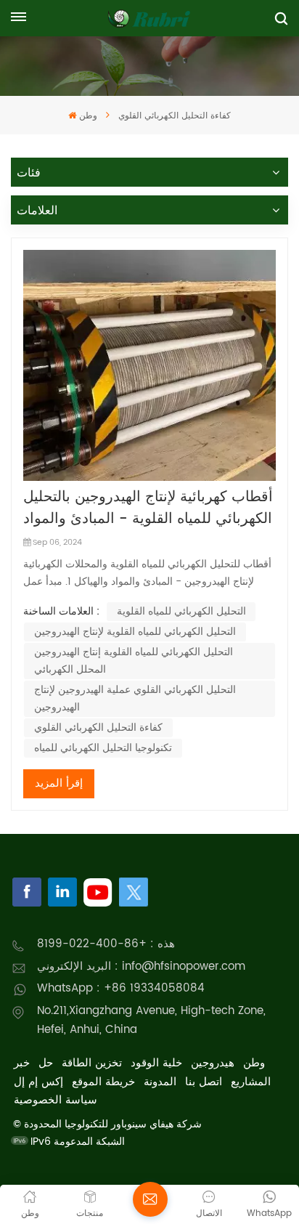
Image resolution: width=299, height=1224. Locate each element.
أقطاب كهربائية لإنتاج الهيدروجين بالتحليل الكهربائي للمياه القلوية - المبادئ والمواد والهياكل (148, 508)
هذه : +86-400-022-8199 (106, 944)
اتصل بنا (203, 1082)
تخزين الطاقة (92, 1063)
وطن (88, 116)
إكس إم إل (38, 1082)
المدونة (160, 1082)
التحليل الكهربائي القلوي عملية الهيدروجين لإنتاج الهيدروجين (135, 698)
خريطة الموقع (103, 1082)
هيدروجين (212, 1063)
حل (45, 1063)
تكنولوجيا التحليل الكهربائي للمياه (103, 747)
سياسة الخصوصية (55, 1100)
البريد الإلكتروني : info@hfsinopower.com (141, 966)
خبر (22, 1063)
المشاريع (251, 1082)
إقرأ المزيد (59, 783)
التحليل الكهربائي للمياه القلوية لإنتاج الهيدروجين (135, 631)
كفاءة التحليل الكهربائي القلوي (98, 727)
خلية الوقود (156, 1063)
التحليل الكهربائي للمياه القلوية (181, 611)
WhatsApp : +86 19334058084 (121, 988)
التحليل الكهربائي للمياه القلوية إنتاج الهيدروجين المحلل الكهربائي (133, 661)
